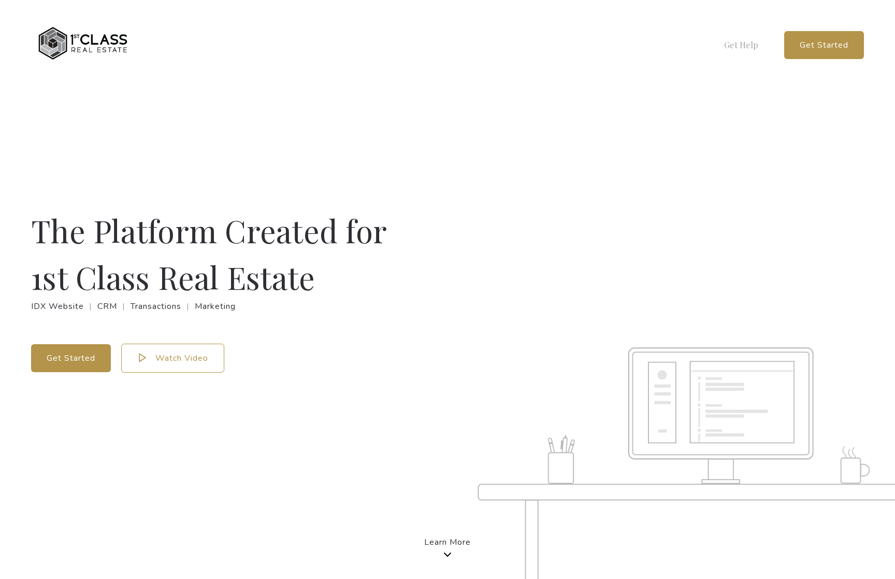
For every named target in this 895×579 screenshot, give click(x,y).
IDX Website (57, 306)
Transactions (156, 306)
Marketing (215, 306)
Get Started (824, 45)
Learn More (447, 542)
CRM (107, 306)
